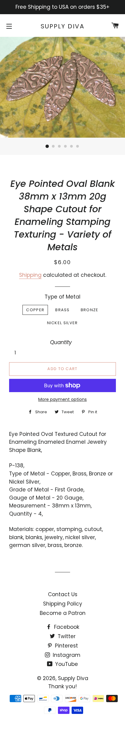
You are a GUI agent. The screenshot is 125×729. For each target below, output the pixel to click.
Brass (62, 310)
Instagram (65, 655)
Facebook (65, 627)
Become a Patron (63, 613)
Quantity (61, 342)
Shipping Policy (62, 603)
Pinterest (65, 645)
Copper (35, 310)
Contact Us (62, 594)
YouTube (66, 664)
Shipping (30, 275)
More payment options (62, 399)
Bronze (90, 310)
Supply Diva (62, 26)
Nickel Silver (62, 323)
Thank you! (62, 686)
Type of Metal (62, 296)
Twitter (66, 636)
